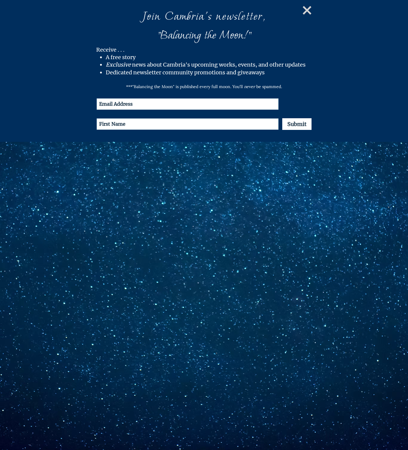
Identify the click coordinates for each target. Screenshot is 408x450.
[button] (307, 10)
